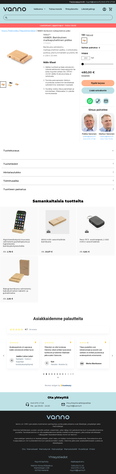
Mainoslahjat (57, 449)
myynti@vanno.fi (93, 2)
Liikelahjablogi (88, 9)
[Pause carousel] (58, 377)
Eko (24, 449)
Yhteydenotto (71, 9)
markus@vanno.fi (106, 136)
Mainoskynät (44, 449)
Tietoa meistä (55, 9)
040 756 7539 (106, 139)
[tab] (43, 374)
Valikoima (38, 9)
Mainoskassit (32, 449)
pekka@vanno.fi (89, 136)
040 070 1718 (108, 2)
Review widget (51, 385)
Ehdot (92, 449)
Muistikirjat (83, 449)
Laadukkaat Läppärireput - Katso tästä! (58, 25)
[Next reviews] (112, 355)
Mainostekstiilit (70, 449)
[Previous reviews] (3, 355)
